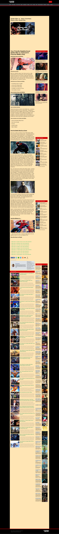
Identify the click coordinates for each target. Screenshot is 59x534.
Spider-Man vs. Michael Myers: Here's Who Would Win (21, 254)
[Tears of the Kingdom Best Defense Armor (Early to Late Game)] (45, 442)
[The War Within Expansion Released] (45, 357)
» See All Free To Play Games (41, 166)
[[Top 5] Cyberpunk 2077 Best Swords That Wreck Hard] (45, 499)
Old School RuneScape (42, 205)
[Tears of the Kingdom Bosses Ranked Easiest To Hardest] (45, 447)
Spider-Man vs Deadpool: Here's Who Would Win (20, 248)
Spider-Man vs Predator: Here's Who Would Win (20, 246)
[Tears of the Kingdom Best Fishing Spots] (45, 466)
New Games (13, 4)
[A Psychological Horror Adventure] (45, 305)
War (36, 4)
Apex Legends (41, 139)
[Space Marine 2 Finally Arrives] (45, 300)
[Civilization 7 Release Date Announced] (45, 329)
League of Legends (42, 155)
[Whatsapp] (18, 257)
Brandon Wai (17, 263)
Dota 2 (41, 158)
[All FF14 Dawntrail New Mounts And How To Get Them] (45, 395)
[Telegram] (16, 257)
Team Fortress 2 (42, 221)
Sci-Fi (31, 4)
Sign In (50, 1)
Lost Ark (41, 161)
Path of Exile (41, 213)
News (21, 4)
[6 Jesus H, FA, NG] (45, 381)
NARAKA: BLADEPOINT (42, 202)
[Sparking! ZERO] (45, 286)
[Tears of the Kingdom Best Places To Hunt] (45, 461)
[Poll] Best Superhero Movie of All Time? (40, 80)
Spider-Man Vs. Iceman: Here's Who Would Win (20, 251)
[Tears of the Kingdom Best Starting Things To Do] (45, 433)
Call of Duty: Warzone (42, 142)
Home (10, 4)
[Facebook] (13, 257)
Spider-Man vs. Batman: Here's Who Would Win (20, 252)
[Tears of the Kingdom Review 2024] (45, 428)
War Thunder (41, 224)
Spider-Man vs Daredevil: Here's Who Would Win (20, 243)
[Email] (25, 257)
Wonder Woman (37, 101)
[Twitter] (20, 257)
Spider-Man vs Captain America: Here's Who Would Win (21, 241)
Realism (48, 4)
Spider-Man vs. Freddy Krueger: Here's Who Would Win (21, 249)
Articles (34, 4)
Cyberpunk (24, 4)
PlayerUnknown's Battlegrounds (43, 216)
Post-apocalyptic (40, 4)
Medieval (45, 4)
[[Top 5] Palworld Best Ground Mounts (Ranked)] (45, 485)
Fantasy (28, 4)
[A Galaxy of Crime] (45, 362)
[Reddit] (22, 257)
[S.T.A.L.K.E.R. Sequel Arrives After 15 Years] (45, 310)
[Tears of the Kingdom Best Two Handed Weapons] (45, 452)
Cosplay (51, 4)
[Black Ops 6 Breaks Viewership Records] (45, 272)
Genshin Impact (42, 150)
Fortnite (41, 147)
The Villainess (37, 70)
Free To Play (18, 4)
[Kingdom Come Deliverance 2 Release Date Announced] (45, 324)
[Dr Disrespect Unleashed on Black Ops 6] (45, 277)
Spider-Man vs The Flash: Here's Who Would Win (20, 244)
